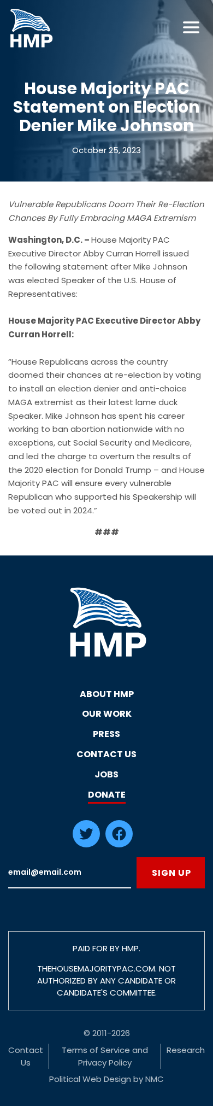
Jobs (106, 774)
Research (186, 1050)
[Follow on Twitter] (86, 844)
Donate (107, 794)
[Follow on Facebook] (119, 844)
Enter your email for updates (69, 872)
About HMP (107, 694)
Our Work (107, 713)
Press (106, 734)
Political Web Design (90, 1079)
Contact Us (106, 754)
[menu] (191, 27)
